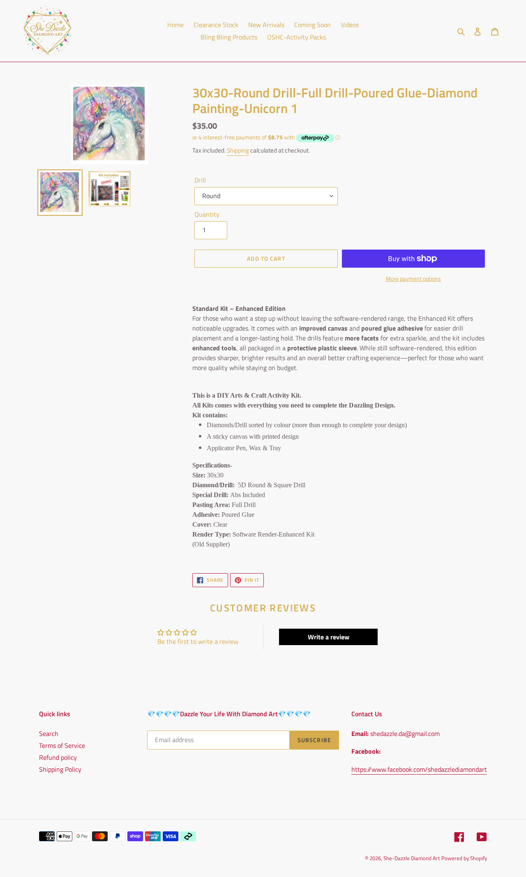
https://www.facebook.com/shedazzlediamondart (419, 769)
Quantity (206, 214)
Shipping (238, 150)
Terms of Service (62, 745)
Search (48, 733)
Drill (200, 180)
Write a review (328, 637)
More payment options (413, 278)
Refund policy (58, 757)
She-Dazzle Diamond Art (412, 858)
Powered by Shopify (464, 858)
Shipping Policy (60, 769)
